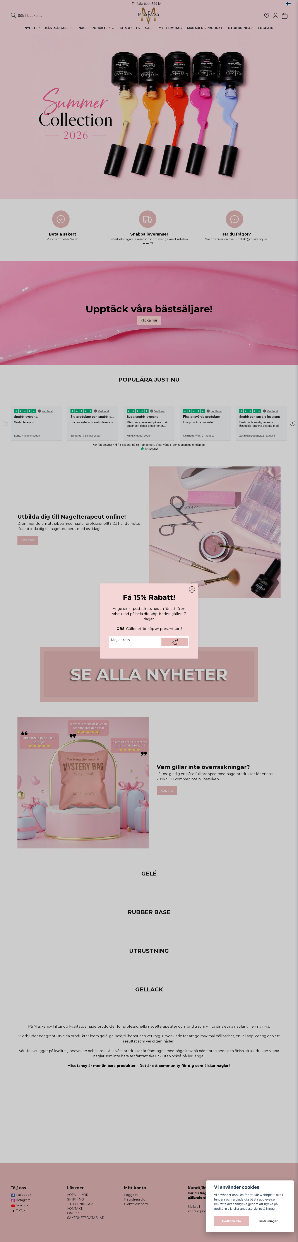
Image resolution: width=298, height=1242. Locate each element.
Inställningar (268, 1221)
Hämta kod (174, 642)
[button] (192, 589)
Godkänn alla (231, 1221)
